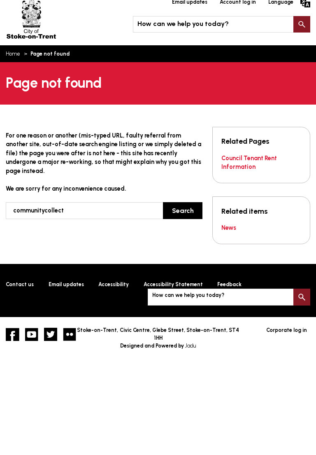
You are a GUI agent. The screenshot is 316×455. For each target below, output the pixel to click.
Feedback (229, 284)
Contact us (20, 284)
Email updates (66, 284)
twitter (50, 334)
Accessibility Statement (173, 284)
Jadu (190, 346)
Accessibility (113, 284)
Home (13, 54)
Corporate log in (286, 330)
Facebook (12, 334)
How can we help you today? (183, 24)
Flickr (69, 334)
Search (301, 24)
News (228, 227)
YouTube (31, 334)
